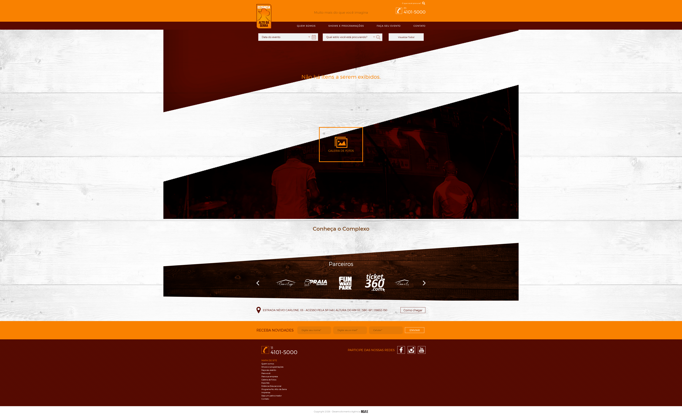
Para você (265, 373)
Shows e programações (272, 367)
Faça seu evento (389, 25)
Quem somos (267, 363)
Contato (419, 25)
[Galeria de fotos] (341, 146)
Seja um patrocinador (271, 395)
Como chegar (413, 310)
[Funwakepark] (345, 283)
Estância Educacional (271, 386)
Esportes (265, 383)
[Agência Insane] (364, 411)
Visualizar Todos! (406, 37)
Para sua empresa (269, 376)
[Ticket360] (374, 283)
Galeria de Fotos (268, 379)
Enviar (415, 330)
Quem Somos (306, 25)
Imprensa (265, 392)
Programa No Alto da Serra (274, 389)
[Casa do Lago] (285, 283)
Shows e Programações (346, 25)
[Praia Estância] (315, 283)
